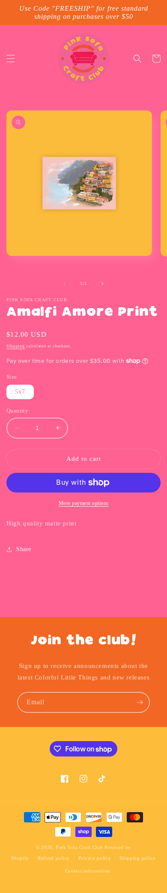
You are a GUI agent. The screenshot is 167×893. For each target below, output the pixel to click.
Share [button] (23, 549)
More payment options (84, 503)
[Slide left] (64, 283)
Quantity (17, 410)
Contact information (87, 870)
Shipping (15, 346)
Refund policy (54, 857)
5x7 (20, 392)
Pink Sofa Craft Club (79, 847)
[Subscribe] (139, 702)
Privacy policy (94, 857)
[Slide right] (102, 283)
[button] (10, 58)
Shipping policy (137, 857)
